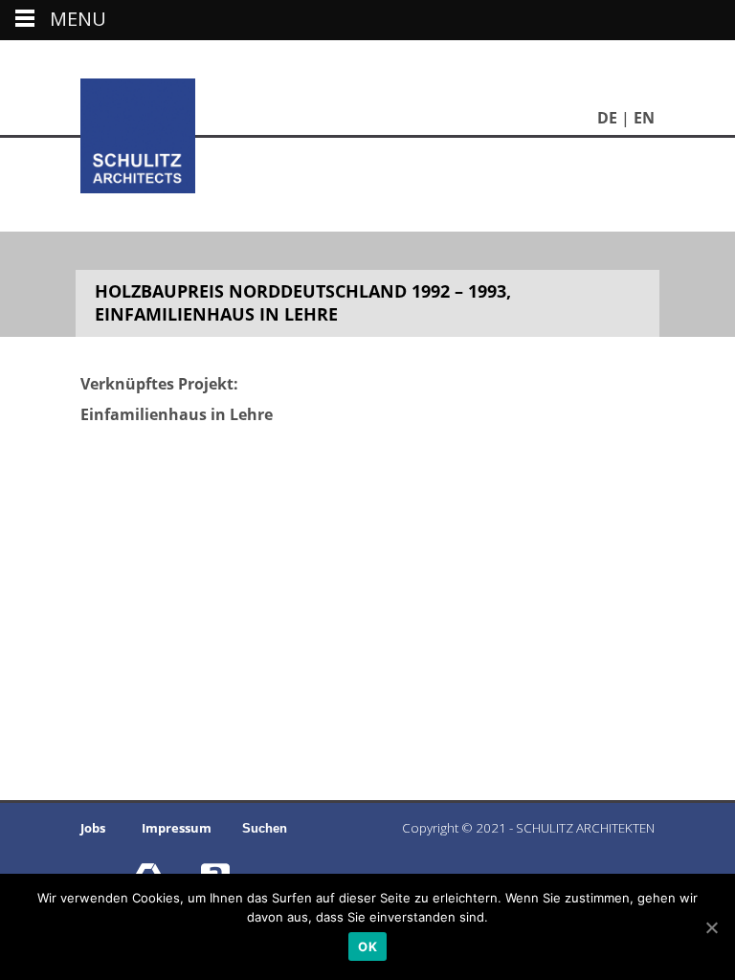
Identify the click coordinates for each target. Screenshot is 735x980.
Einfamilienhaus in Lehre (176, 414)
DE (607, 117)
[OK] (711, 927)
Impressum (177, 827)
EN (644, 117)
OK (367, 946)
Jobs (92, 827)
